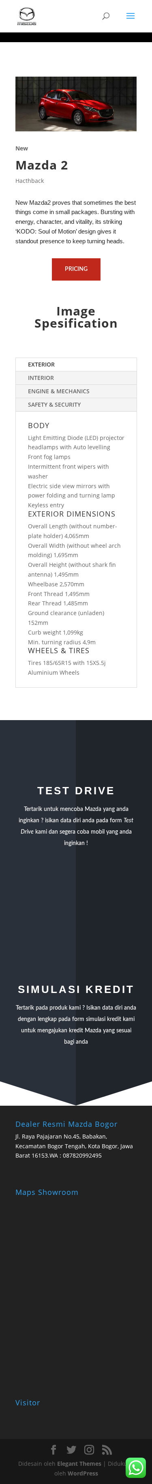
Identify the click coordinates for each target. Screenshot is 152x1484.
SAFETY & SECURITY (54, 404)
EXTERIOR (41, 364)
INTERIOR (41, 378)
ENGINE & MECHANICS (59, 391)
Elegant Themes (79, 1463)
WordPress (83, 1473)
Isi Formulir (76, 895)
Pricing (76, 269)
